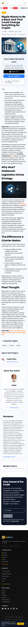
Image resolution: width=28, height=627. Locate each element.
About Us (4, 597)
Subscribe (8, 516)
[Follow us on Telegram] (16, 608)
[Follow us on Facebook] (5, 608)
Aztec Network (6, 571)
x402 (4, 557)
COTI (3, 581)
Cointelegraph (6, 602)
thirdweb (5, 561)
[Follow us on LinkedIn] (14, 608)
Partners (4, 595)
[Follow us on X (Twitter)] (11, 608)
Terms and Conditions (18, 619)
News (3, 593)
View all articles (14, 407)
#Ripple (4, 345)
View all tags (5, 564)
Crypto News (5, 576)
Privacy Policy (5, 599)
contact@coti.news (9, 457)
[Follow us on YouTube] (8, 608)
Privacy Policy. (15, 521)
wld (3, 559)
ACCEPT (20, 623)
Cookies (11, 622)
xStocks (4, 555)
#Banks (18, 345)
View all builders (5, 584)
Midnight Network (6, 574)
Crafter (4, 579)
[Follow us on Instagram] (2, 608)
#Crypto (11, 345)
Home (3, 591)
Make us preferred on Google (13, 81)
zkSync (4, 553)
